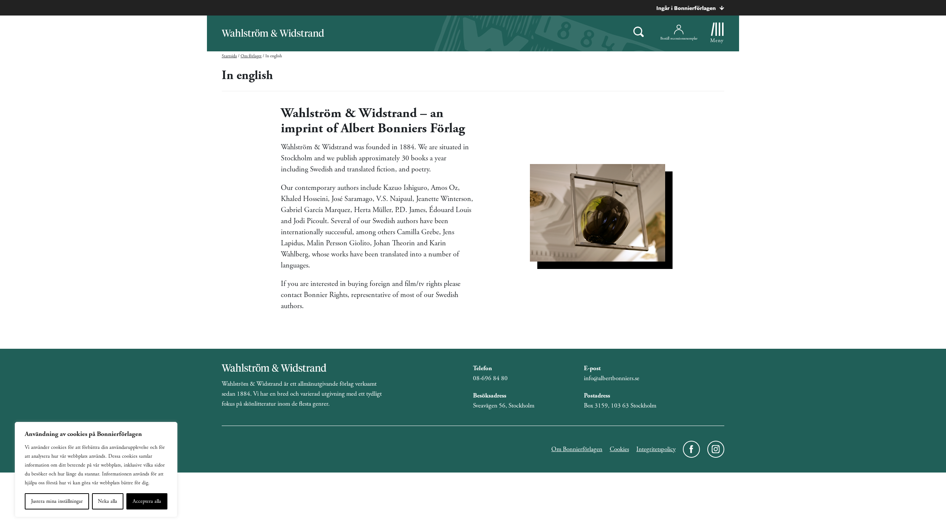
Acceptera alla (147, 501)
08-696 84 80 (490, 378)
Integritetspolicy (656, 449)
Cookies (619, 449)
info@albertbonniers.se (611, 378)
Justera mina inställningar (57, 501)
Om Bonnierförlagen (576, 449)
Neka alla (107, 501)
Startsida (229, 56)
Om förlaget (251, 56)
